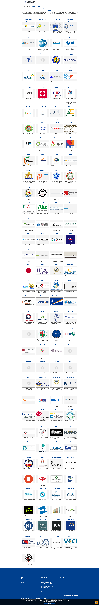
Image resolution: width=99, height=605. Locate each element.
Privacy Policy (62, 576)
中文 (73, 1)
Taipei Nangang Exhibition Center (46, 588)
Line (65, 595)
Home (24, 6)
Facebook (67, 595)
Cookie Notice (62, 577)
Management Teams (24, 576)
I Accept (49, 603)
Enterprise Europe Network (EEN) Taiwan (47, 583)
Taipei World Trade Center (44, 587)
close (50, 569)
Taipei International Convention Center (46, 586)
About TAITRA (28, 6)
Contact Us (23, 582)
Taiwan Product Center (44, 581)
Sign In (78, 1)
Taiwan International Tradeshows (45, 576)
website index (22, 2)
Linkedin (71, 595)
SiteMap (70, 1)
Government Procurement (44, 578)
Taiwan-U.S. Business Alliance (45, 582)
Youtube (73, 595)
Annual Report (23, 581)
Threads (77, 595)
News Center (23, 578)
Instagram (69, 595)
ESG (22, 577)
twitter (75, 595)
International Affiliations (36, 6)
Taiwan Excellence (43, 577)
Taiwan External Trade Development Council (30, 1)
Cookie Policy (54, 601)
